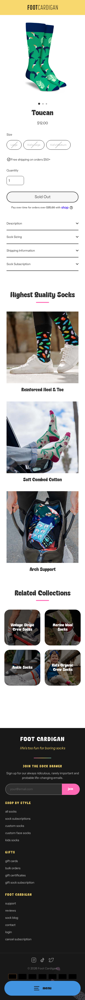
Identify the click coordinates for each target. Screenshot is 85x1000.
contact (10, 925)
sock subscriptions (18, 819)
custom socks (14, 826)
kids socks (12, 840)
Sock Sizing (14, 237)
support (10, 903)
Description (14, 223)
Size (9, 134)
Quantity (12, 170)
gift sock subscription (19, 882)
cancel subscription (18, 939)
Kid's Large (33, 144)
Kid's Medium (58, 144)
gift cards (11, 861)
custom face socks (18, 833)
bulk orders (12, 868)
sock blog (11, 918)
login (8, 932)
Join (70, 789)
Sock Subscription (19, 264)
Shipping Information (21, 250)
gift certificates (15, 875)
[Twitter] (51, 960)
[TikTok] (42, 960)
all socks (11, 811)
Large (14, 144)
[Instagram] (33, 960)
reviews (10, 910)
